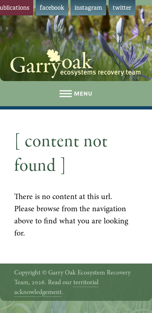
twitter (122, 7)
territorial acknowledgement (56, 287)
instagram (88, 7)
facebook (52, 7)
